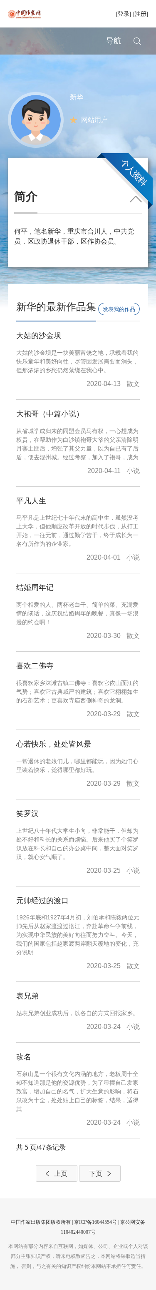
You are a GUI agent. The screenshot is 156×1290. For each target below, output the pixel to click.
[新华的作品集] (36, 119)
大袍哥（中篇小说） (50, 414)
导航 (113, 41)
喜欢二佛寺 (35, 666)
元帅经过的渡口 (42, 901)
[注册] (140, 13)
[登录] (123, 13)
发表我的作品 (119, 309)
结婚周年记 (35, 587)
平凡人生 (31, 501)
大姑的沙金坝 (38, 335)
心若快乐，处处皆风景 (53, 744)
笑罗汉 (27, 813)
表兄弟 (27, 996)
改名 (23, 1057)
